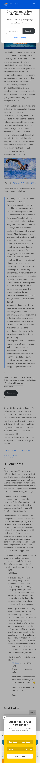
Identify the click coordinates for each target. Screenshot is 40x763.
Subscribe (29, 31)
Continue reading (20, 38)
